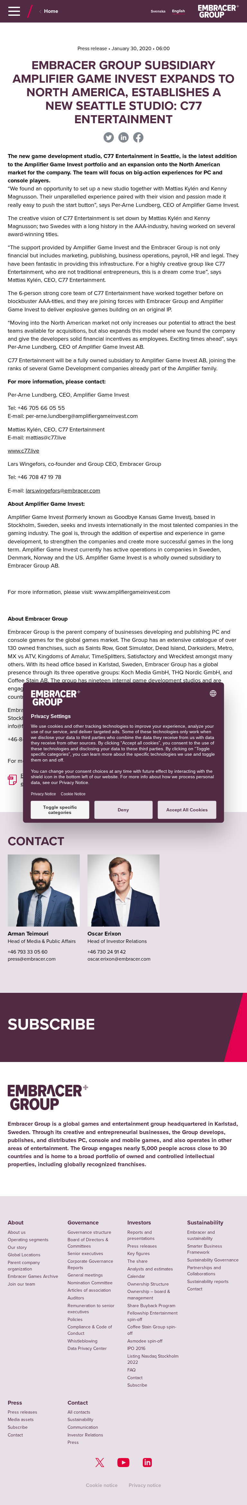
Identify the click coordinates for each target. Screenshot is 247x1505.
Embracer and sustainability (201, 1235)
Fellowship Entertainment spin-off (152, 1316)
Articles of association (89, 1290)
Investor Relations (85, 1435)
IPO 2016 (136, 1348)
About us (17, 1232)
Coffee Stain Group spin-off (151, 1330)
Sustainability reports (208, 1281)
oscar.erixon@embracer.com (119, 959)
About (15, 1223)
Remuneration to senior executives (91, 1309)
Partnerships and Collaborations (204, 1271)
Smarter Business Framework (204, 1249)
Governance (83, 1223)
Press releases (142, 1246)
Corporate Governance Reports (90, 1264)
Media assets (21, 1419)
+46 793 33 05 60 (28, 952)
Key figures (138, 1253)
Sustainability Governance (213, 1260)
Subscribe (137, 1385)
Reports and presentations (141, 1235)
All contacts (79, 1412)
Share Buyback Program (151, 1305)
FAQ (131, 1370)
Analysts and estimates (150, 1269)
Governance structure (89, 1232)
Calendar (136, 1276)
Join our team (21, 1284)
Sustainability (205, 1223)
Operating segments (28, 1239)
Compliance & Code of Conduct (90, 1330)
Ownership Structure (148, 1284)
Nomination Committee (90, 1282)
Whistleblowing (82, 1341)
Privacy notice (145, 1485)
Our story (17, 1247)
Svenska (158, 11)
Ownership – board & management (148, 1294)
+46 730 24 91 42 (106, 952)
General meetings (85, 1275)
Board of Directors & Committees (88, 1243)
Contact (134, 1377)
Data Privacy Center (87, 1348)
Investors (139, 1223)
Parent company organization (24, 1265)
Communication (83, 1427)
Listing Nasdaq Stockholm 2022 (152, 1359)
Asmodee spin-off (144, 1341)
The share (137, 1261)
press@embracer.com (32, 959)
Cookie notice (102, 1485)
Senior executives (85, 1253)
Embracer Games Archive (33, 1276)
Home (51, 11)
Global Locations (24, 1254)
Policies (75, 1319)
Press (15, 1403)
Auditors (76, 1298)
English (178, 11)
